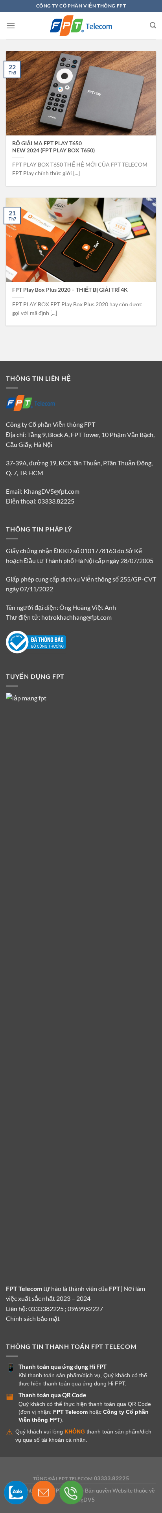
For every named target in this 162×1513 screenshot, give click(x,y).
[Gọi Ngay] (60, 1492)
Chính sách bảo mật (33, 1318)
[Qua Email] (32, 1492)
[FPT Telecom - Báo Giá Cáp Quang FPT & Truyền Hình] (81, 25)
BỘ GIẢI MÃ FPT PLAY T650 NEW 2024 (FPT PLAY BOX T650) (53, 147)
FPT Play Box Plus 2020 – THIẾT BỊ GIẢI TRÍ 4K (70, 290)
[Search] (153, 25)
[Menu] (10, 25)
